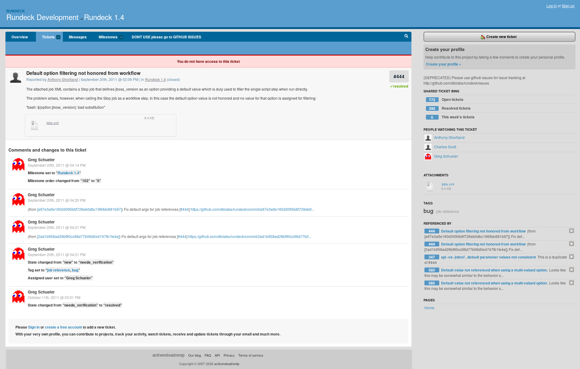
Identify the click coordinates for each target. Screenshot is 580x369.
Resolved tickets (450, 108)
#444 (399, 76)
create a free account (63, 327)
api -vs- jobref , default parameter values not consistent (489, 257)
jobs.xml (53, 123)
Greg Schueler (41, 159)
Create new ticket (501, 36)
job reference (58, 270)
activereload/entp (169, 355)
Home (429, 307)
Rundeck (15, 11)
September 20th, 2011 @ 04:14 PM (56, 165)
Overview (19, 37)
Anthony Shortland (62, 79)
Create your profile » (443, 64)
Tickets (45, 37)
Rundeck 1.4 (104, 16)
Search (406, 37)
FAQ (208, 355)
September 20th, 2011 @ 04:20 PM (56, 200)
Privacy (229, 355)
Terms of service (250, 355)
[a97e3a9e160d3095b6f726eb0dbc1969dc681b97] (79, 209)
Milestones (105, 37)
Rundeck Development (42, 16)
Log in (551, 5)
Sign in (34, 327)
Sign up (568, 5)
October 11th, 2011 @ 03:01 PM (54, 297)
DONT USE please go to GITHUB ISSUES (166, 37)
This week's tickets (453, 117)
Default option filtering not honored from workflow (484, 231)
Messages (78, 37)
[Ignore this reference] (571, 230)
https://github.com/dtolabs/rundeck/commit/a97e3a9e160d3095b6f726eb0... (252, 209)
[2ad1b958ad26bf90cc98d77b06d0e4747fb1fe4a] (78, 236)
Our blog (194, 355)
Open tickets (446, 99)
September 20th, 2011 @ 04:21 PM (56, 227)
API (217, 355)
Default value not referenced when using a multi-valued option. (495, 270)
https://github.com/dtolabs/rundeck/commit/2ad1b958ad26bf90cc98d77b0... (249, 236)
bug (75, 270)
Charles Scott (444, 146)
